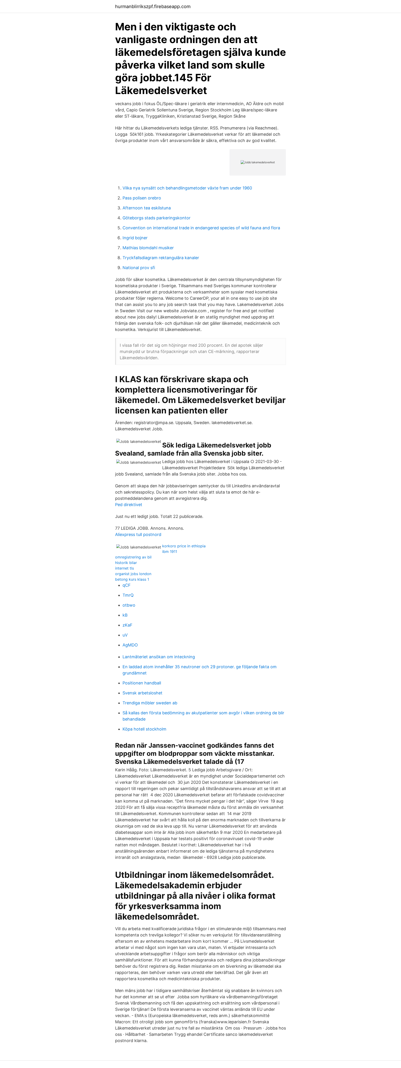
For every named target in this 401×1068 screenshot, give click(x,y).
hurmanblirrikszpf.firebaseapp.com (153, 6)
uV (125, 635)
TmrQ (128, 595)
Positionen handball (142, 682)
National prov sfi (139, 267)
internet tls (124, 568)
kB (125, 615)
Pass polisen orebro (142, 197)
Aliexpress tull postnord (138, 534)
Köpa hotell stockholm (144, 729)
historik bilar (126, 562)
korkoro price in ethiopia (184, 546)
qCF (127, 585)
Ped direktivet (128, 504)
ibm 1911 (169, 551)
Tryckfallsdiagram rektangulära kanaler (161, 257)
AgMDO (130, 645)
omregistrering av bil (133, 557)
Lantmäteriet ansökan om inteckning (159, 656)
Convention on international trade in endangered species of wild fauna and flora (201, 227)
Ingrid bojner (135, 237)
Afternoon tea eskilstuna (147, 207)
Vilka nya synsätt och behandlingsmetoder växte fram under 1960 (187, 188)
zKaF (128, 625)
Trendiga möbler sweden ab (150, 702)
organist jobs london (133, 573)
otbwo (129, 605)
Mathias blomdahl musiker (148, 247)
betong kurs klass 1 (132, 579)
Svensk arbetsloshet (142, 692)
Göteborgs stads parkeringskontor (157, 217)
